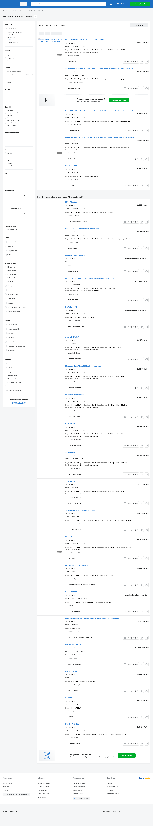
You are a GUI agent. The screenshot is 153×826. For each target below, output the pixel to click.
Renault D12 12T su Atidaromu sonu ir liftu (82, 228)
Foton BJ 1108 (71, 592)
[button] (142, 62)
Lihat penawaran (127, 755)
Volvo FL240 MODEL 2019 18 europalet (80, 510)
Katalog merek (42, 797)
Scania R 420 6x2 (72, 337)
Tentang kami (7, 783)
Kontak (5, 790)
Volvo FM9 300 (71, 452)
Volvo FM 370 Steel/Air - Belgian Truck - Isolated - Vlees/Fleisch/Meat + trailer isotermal (99, 68)
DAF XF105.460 (71, 671)
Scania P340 (70, 424)
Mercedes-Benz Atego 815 (75, 255)
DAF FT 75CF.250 (72, 724)
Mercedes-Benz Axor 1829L (76, 395)
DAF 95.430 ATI (71, 307)
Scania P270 (70, 481)
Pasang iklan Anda (119, 100)
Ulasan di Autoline (44, 793)
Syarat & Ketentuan (44, 783)
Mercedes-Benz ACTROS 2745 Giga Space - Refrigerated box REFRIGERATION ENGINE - (100, 137)
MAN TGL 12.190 (71, 202)
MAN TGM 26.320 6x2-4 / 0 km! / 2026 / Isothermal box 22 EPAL (89, 278)
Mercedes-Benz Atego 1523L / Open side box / (83, 366)
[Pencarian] (32, 4)
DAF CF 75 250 (71, 166)
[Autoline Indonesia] (10, 4)
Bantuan (6, 786)
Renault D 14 (70, 537)
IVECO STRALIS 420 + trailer (76, 565)
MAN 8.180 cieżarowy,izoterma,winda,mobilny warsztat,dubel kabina (92, 618)
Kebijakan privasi (43, 786)
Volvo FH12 (69, 698)
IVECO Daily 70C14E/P (74, 644)
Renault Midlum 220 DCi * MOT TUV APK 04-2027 (84, 40)
